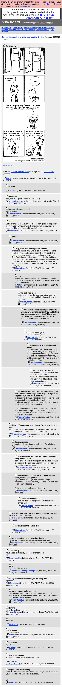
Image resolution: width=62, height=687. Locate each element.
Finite (11, 635)
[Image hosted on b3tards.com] (7, 556)
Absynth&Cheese (14, 612)
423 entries (49, 172)
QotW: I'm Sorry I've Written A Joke (39, 28)
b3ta (5, 22)
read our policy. (26, 6)
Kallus (12, 647)
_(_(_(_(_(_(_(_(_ (14, 664)
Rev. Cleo (13, 683)
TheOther (13, 191)
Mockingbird (14, 583)
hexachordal (17, 518)
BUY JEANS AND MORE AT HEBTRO (40, 16)
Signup (50, 23)
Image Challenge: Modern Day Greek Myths (20, 30)
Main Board (6, 28)
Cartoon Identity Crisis (33, 37)
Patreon (5, 32)
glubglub (16, 543)
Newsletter (44, 30)
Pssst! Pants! (7, 165)
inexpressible (15, 558)
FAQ (52, 30)
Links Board (18, 28)
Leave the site (47, 4)
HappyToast (14, 231)
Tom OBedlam (15, 214)
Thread (5, 39)
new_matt (13, 624)
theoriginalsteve (16, 201)
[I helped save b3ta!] (5, 178)
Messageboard (15, 37)
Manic (8, 178)
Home (4, 37)
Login (42, 23)
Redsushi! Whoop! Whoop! (23, 571)
